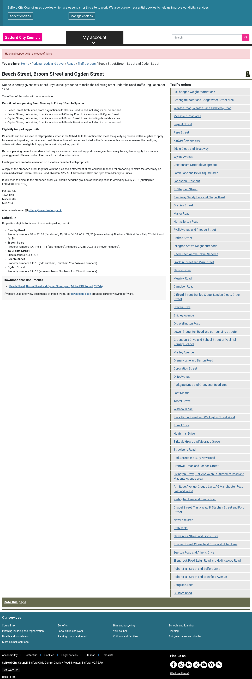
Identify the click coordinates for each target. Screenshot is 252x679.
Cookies (49, 655)
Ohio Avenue (182, 376)
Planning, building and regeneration (23, 631)
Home (25, 63)
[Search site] (245, 37)
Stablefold (181, 528)
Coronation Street (185, 368)
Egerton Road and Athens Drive (194, 552)
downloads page (81, 293)
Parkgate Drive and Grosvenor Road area (200, 384)
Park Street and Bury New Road (194, 458)
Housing (174, 631)
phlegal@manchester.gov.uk (45, 210)
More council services (15, 642)
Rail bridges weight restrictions (194, 92)
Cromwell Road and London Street (196, 466)
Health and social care (15, 636)
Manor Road (181, 213)
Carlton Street (183, 238)
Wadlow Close (183, 409)
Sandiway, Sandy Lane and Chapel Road (199, 197)
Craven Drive (182, 307)
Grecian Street (183, 205)
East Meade (181, 393)
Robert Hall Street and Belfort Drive (197, 568)
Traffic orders (87, 63)
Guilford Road (183, 593)
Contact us (31, 655)
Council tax (8, 625)
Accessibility (10, 655)
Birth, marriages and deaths (185, 636)
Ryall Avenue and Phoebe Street (195, 229)
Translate (107, 655)
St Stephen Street (185, 189)
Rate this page (15, 602)
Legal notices (69, 655)
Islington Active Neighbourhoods (195, 246)
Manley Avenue (184, 352)
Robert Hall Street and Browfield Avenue (200, 577)
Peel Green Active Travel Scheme (196, 254)
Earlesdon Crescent (187, 181)
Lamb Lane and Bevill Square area (196, 173)
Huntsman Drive (184, 433)
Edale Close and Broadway (191, 148)
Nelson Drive (182, 270)
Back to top (9, 676)
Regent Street (183, 124)
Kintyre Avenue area (187, 140)
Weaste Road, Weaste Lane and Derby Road (202, 108)
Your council (120, 631)
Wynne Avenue (183, 156)
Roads (71, 63)
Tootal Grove (182, 401)
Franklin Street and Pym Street (194, 262)
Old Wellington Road (187, 323)
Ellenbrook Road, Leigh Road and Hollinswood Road (207, 560)
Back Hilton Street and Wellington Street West (204, 417)
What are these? (179, 673)
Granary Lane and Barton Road (193, 360)
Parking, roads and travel (48, 63)
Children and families (125, 636)
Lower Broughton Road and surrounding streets (205, 331)
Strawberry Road (185, 449)
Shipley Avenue (184, 315)
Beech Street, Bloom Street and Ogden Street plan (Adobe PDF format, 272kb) (56, 286)
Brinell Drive (181, 425)
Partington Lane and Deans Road (195, 499)
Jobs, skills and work (70, 631)
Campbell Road (184, 286)
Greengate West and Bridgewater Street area (204, 100)
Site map (90, 655)
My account (94, 37)
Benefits (63, 625)
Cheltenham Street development (195, 165)
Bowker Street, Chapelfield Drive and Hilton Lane (205, 544)
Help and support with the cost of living (28, 53)
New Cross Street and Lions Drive (196, 536)
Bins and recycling (124, 625)
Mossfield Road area (187, 116)
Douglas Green (183, 585)
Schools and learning (181, 625)
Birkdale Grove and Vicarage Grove (197, 441)
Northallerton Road (186, 221)
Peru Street (181, 132)
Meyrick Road (183, 278)
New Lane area (183, 520)
